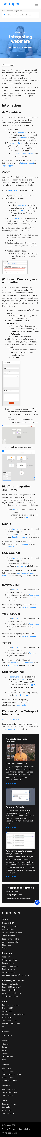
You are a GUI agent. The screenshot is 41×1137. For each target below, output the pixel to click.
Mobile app (6, 945)
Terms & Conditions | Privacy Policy (16, 1129)
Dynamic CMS (7, 1008)
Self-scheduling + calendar (12, 933)
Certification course (9, 1092)
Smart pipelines (8, 930)
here (27, 517)
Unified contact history (10, 942)
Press (4, 1050)
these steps (21, 132)
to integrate (21, 566)
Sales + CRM (8, 923)
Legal (4, 1059)
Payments (7, 953)
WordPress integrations (11, 1023)
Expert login (6, 1110)
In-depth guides (8, 1077)
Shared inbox (7, 1035)
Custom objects (8, 1011)
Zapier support (7, 166)
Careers (5, 1053)
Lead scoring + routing (10, 939)
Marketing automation (13, 980)
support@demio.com (10, 546)
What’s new (6, 1068)
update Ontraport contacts (23, 153)
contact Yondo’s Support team (21, 663)
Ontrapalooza (7, 1095)
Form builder (7, 1017)
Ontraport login (8, 1113)
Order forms (6, 957)
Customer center (8, 972)
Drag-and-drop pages (10, 1005)
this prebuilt (14, 218)
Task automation (8, 936)
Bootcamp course (9, 1089)
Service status (7, 1056)
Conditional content (9, 1020)
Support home (7, 11)
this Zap (17, 148)
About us (5, 1044)
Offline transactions (9, 960)
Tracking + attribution (10, 996)
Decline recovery (8, 969)
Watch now (11, 783)
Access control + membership (13, 1014)
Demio (19, 534)
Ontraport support (27, 163)
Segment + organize (9, 926)
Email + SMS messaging (11, 987)
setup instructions (22, 695)
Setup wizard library (9, 1080)
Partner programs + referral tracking (16, 975)
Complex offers (8, 963)
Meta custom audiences (11, 993)
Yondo (31, 653)
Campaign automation (10, 984)
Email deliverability (9, 990)
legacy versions (15, 677)
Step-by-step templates (11, 1074)
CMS (4, 1001)
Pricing (4, 1047)
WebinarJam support (28, 607)
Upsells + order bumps (10, 966)
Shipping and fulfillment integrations (19, 898)
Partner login (7, 1107)
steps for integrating (19, 537)
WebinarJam (34, 595)
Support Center (8, 1071)
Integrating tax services (15, 895)
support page (23, 544)
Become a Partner (9, 1104)
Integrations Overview (10, 719)
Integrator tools (12, 891)
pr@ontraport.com (9, 729)
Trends (4, 948)
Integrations (18, 11)
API (3, 1026)
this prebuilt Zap (16, 143)
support (33, 685)
